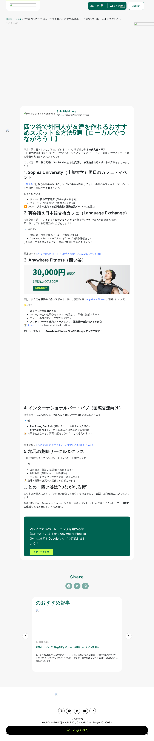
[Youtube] (85, 711)
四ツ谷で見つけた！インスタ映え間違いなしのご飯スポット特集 (68, 253)
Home (9, 19)
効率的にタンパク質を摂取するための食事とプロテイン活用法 (67, 647)
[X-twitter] (77, 711)
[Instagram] (61, 711)
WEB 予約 (115, 5)
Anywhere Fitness (96, 299)
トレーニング (34, 325)
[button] (68, 586)
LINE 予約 (94, 5)
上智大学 (28, 184)
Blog (18, 19)
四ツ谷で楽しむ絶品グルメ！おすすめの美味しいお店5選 (65, 445)
